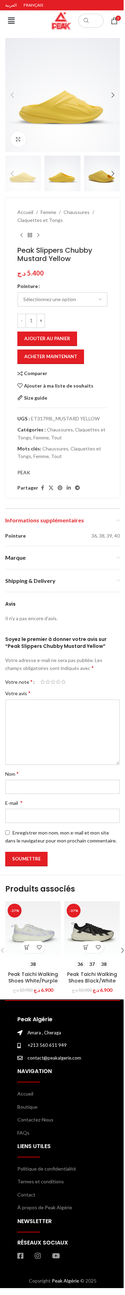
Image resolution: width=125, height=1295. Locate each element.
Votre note (19, 681)
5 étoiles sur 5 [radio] (63, 681)
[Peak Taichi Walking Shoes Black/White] (92, 929)
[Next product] (38, 235)
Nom (12, 773)
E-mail (14, 802)
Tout (56, 437)
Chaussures (77, 212)
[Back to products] (30, 235)
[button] (11, 20)
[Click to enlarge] (18, 139)
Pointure (27, 286)
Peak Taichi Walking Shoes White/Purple (33, 978)
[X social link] (51, 488)
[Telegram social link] (77, 488)
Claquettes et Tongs (40, 220)
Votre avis (18, 693)
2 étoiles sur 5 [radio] (47, 681)
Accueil (25, 212)
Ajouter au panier (47, 338)
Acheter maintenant (50, 356)
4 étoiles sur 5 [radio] (58, 681)
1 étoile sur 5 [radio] (42, 681)
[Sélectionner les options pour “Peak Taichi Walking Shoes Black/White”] (86, 947)
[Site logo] (61, 20)
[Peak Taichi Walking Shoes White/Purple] (33, 929)
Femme (48, 212)
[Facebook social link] (42, 488)
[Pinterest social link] (60, 488)
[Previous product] (21, 235)
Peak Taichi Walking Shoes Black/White (92, 978)
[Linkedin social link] (69, 488)
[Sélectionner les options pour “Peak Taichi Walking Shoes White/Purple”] (27, 947)
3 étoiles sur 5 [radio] (53, 681)
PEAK (23, 472)
